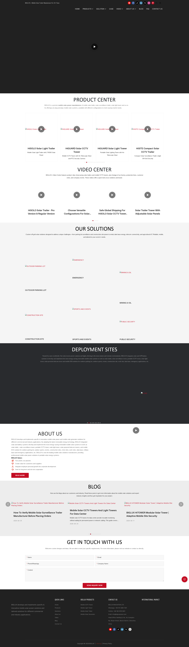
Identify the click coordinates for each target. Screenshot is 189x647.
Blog (56, 620)
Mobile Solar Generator (88, 614)
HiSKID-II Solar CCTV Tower (147, 148)
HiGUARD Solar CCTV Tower (41, 150)
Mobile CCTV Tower (87, 604)
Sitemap (99, 643)
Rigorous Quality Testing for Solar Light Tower (148, 212)
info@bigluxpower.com (119, 614)
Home (56, 604)
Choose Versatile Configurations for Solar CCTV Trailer (41, 212)
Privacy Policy (107, 643)
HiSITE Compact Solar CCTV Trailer (112, 150)
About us (57, 614)
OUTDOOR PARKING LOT (35, 290)
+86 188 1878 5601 (119, 611)
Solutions (58, 611)
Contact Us (58, 624)
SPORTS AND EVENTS (81, 339)
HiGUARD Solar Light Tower (76, 148)
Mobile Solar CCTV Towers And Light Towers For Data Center (93, 512)
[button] (86, 162)
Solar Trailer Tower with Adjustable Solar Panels (112, 212)
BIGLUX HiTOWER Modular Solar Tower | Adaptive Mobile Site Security (147, 514)
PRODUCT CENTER (94, 100)
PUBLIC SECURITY (127, 339)
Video (56, 617)
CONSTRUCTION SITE (34, 339)
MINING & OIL (125, 303)
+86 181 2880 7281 (121, 608)
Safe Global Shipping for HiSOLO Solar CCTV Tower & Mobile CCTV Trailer (77, 212)
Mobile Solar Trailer (86, 611)
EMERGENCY (78, 278)
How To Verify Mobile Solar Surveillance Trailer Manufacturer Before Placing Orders (37, 514)
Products (57, 608)
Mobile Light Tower (86, 608)
